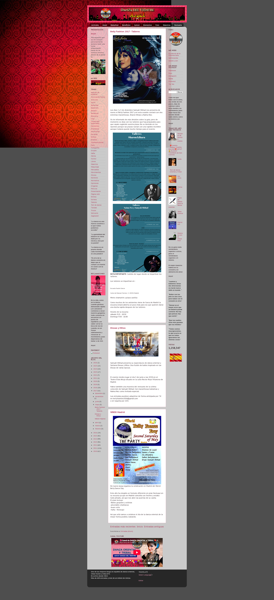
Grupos (94, 150)
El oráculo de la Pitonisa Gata (174, 54)
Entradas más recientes (123, 526)
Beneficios (126, 25)
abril (97, 422)
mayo (97, 405)
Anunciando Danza (98, 97)
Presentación (96, 191)
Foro (157, 25)
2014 (95, 439)
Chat (93, 119)
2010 (95, 451)
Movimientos (96, 172)
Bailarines (94, 108)
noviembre (99, 396)
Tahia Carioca (180, 212)
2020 (95, 381)
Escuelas (94, 134)
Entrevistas (95, 131)
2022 (95, 375)
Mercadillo (95, 170)
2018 (95, 388)
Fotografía (95, 148)
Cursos (137, 25)
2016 (95, 433)
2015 (95, 436)
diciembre (99, 393)
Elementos (147, 25)
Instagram (172, 76)
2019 (95, 384)
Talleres (94, 202)
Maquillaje (95, 167)
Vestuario (178, 25)
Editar (141, 580)
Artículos (95, 25)
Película (94, 189)
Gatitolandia (173, 58)
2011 (95, 448)
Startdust (179, 223)
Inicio (140, 526)
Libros (93, 161)
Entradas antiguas (154, 526)
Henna (93, 156)
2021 (95, 378)
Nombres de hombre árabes (180, 137)
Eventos (94, 140)
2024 (95, 369)
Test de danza (96, 205)
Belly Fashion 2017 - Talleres (125, 31)
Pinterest (172, 81)
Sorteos (94, 200)
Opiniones (95, 183)
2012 (95, 445)
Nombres (94, 178)
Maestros (167, 25)
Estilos (93, 137)
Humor (93, 159)
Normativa (95, 180)
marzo (97, 426)
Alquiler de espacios (95, 93)
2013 (95, 442)
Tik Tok (171, 84)
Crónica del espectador (95, 122)
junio (97, 401)
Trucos (93, 210)
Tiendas (94, 208)
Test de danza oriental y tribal (176, 171)
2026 (95, 363)
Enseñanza (95, 129)
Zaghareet (95, 216)
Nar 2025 (179, 177)
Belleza (94, 111)
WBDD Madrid (117, 412)
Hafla (93, 153)
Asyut (105, 25)
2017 (95, 391)
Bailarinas (114, 25)
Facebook (172, 70)
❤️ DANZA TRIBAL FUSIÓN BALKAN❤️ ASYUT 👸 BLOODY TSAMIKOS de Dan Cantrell (175, 150)
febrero (98, 429)
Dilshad (179, 188)
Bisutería (94, 116)
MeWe (171, 79)
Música (93, 175)
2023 (95, 372)
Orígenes (94, 186)
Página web (95, 194)
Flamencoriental (97, 142)
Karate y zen (173, 61)
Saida (179, 159)
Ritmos (93, 197)
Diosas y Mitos (118, 328)
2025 (95, 366)
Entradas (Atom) (127, 531)
